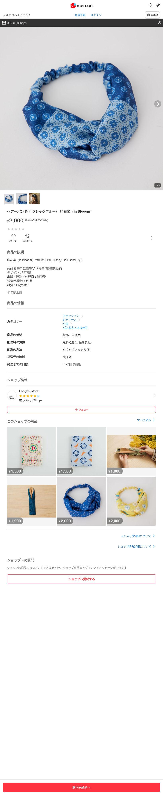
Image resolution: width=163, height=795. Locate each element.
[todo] (157, 5)
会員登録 (80, 15)
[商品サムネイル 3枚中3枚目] (34, 198)
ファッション (71, 315)
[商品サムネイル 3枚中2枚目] (21, 198)
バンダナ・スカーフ (75, 327)
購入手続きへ (81, 787)
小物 (65, 323)
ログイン (96, 15)
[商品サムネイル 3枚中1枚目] (8, 198)
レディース (70, 319)
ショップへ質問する (81, 579)
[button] (150, 5)
